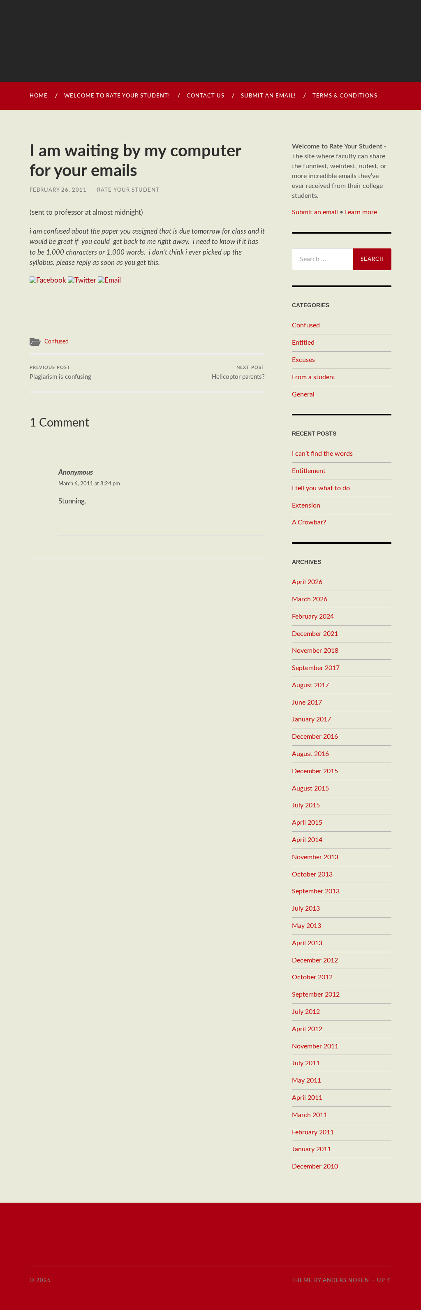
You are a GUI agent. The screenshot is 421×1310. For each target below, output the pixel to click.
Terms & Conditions (344, 96)
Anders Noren (346, 1280)
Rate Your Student (128, 190)
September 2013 (316, 891)
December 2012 (315, 960)
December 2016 (315, 736)
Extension (306, 505)
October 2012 (312, 977)
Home (39, 96)
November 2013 (315, 857)
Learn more (361, 212)
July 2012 (306, 1012)
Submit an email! (268, 96)
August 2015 (310, 788)
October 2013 (312, 874)
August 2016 (310, 754)
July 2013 (306, 908)
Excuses (303, 360)
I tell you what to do (321, 488)
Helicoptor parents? (238, 372)
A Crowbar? (309, 522)
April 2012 (307, 1029)
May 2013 (306, 926)
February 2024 (313, 616)
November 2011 (315, 1046)
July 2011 (306, 1063)
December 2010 (315, 1166)
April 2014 (307, 840)
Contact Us (205, 96)
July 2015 (306, 805)
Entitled (303, 342)
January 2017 (311, 719)
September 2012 (316, 994)
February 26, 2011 (58, 190)
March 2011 (309, 1115)
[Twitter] (82, 280)
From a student (313, 377)
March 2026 (309, 599)
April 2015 (307, 822)
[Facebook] (48, 280)
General (303, 394)
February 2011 (313, 1132)
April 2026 (307, 582)
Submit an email (315, 212)
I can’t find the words (322, 453)
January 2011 (311, 1149)
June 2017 (307, 702)
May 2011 (306, 1080)
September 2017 (316, 668)
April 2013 (307, 943)
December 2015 (315, 771)
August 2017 (310, 685)
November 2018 (315, 650)
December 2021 (315, 634)
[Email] (109, 280)
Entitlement (309, 471)
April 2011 (307, 1097)
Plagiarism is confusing (60, 372)
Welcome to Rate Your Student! (117, 96)
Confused (56, 342)
